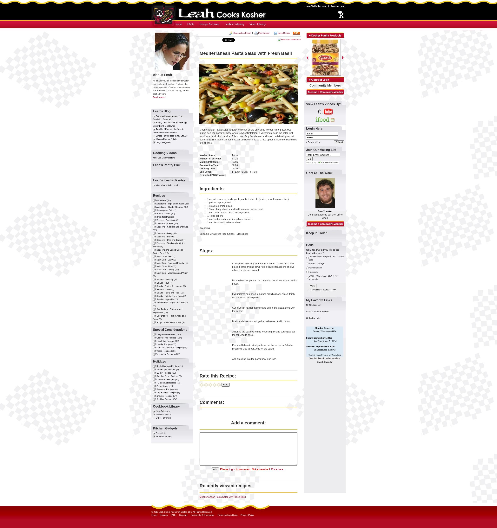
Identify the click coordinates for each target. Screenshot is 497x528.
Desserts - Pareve (165, 236)
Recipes (164, 515)
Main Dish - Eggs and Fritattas (170, 263)
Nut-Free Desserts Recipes (169, 347)
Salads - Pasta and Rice (167, 293)
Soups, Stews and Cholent (168, 322)
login (232, 469)
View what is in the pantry (168, 185)
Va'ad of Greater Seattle (317, 311)
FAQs (190, 24)
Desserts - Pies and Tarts (168, 240)
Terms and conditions (227, 515)
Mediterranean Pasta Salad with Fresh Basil (223, 497)
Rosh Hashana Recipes (167, 366)
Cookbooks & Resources (203, 515)
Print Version (264, 33)
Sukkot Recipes (163, 373)
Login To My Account (316, 6)
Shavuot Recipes (164, 396)
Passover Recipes (165, 389)
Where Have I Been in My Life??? (171, 136)
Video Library (257, 24)
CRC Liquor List (313, 305)
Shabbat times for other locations (324, 358)
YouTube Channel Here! (164, 158)
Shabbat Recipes (164, 399)
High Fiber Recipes (165, 341)
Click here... (278, 469)
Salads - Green (163, 289)
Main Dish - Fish (164, 266)
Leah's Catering (234, 24)
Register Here (314, 142)
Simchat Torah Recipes (167, 376)
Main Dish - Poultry (165, 269)
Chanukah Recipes (165, 379)
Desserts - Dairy (164, 233)
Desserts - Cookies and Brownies (172, 227)
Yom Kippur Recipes (166, 369)
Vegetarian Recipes (165, 354)
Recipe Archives (209, 24)
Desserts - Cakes (164, 223)
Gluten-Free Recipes (166, 338)
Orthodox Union (313, 318)
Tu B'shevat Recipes (166, 383)
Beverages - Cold (164, 210)
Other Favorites (163, 418)
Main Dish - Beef (164, 256)
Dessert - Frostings (165, 220)
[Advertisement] (325, 432)
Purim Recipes (163, 386)
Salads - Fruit (162, 283)
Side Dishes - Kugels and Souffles (172, 302)
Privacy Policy (247, 515)
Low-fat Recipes (164, 344)
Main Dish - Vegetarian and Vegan (172, 273)
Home (178, 24)
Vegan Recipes (163, 351)
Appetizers (161, 200)
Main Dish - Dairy (164, 260)
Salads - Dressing (164, 279)
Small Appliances (164, 436)
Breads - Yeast (163, 213)
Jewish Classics (163, 414)
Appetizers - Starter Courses (169, 207)
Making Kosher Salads (166, 139)
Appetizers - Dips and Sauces (170, 204)
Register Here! (338, 6)
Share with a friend (241, 33)
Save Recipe (283, 33)
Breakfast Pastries (165, 217)
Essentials (161, 433)
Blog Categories (163, 142)
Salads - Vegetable (165, 299)
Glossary (183, 515)
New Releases (163, 411)
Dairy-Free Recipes (165, 334)
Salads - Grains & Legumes (169, 286)
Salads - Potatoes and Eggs (169, 296)
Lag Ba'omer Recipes (166, 392)
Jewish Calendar (325, 362)
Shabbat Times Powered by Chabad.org (324, 355)
